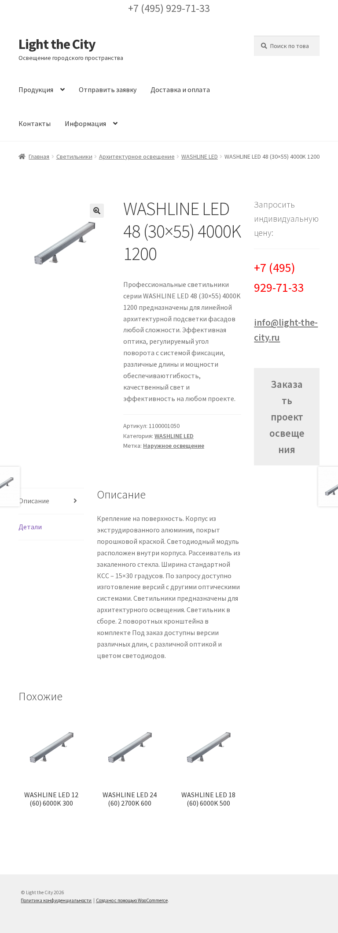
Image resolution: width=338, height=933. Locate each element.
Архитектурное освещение (137, 156)
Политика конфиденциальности (56, 900)
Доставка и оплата (180, 89)
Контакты (34, 123)
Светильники (74, 156)
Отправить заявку (107, 89)
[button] (97, 211)
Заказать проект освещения (287, 417)
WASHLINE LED (199, 156)
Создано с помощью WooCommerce (132, 900)
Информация (85, 123)
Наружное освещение (173, 446)
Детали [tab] (30, 526)
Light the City (57, 44)
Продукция (35, 89)
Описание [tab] (33, 500)
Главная (39, 156)
